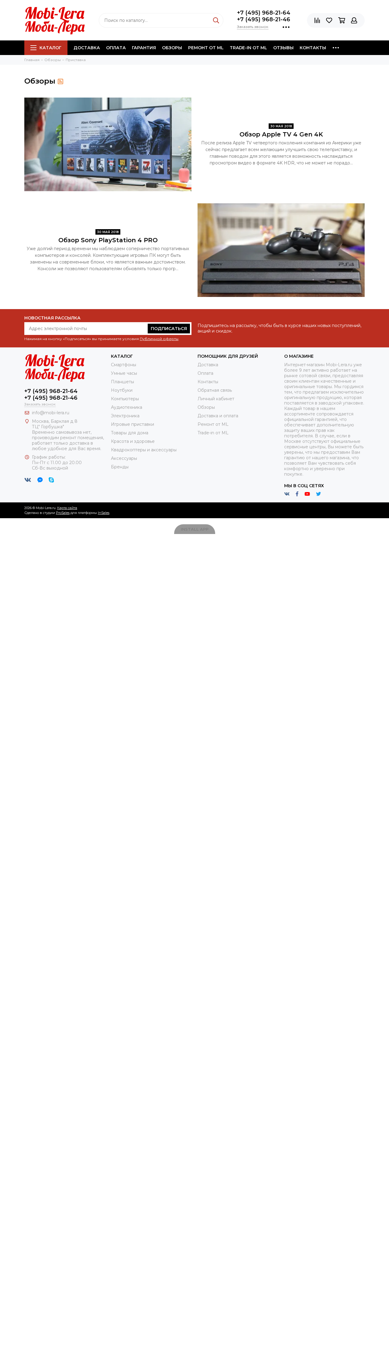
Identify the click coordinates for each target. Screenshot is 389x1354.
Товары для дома (129, 433)
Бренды (120, 467)
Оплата (116, 47)
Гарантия (144, 47)
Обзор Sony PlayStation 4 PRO (108, 240)
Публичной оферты (159, 338)
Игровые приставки (132, 424)
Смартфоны (123, 364)
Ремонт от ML (206, 47)
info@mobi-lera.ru (50, 412)
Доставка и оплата (218, 416)
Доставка (87, 47)
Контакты (313, 47)
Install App (194, 529)
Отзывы (283, 47)
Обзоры (172, 47)
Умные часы (124, 373)
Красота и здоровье (133, 441)
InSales (103, 513)
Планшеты (122, 381)
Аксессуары (124, 458)
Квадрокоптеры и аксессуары (144, 450)
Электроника (125, 416)
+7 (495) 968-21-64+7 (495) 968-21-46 (263, 16)
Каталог (50, 47)
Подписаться (169, 328)
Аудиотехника (126, 407)
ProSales (63, 513)
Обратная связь (215, 390)
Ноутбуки (122, 390)
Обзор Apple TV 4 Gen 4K (281, 134)
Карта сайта (67, 508)
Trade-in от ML (248, 47)
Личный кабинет (216, 398)
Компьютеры (125, 398)
